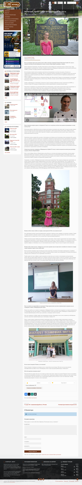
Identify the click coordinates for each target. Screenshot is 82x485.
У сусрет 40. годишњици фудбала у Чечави (35, 404)
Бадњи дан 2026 (13, 128)
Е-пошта (26, 441)
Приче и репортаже (32, 14)
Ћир (53, 2)
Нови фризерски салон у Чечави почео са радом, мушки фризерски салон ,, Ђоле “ (31, 470)
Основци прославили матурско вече (67, 404)
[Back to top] (77, 479)
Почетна (26, 14)
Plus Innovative (12, 482)
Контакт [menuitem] (76, 481)
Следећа (75, 403)
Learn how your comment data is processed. (51, 454)
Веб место (26, 446)
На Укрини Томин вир (35, 472)
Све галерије (7, 152)
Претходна (26, 403)
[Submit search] (77, 3)
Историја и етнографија (14, 83)
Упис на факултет (13, 110)
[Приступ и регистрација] (65, 3)
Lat (55, 2)
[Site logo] (12, 5)
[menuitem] (12, 11)
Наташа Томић (30, 57)
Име (25, 437)
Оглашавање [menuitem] (71, 481)
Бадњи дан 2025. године (15, 146)
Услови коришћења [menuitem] (59, 481)
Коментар (27, 424)
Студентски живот (14, 104)
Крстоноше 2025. (13, 134)
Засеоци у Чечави (30, 467)
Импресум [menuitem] (66, 481)
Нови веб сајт (54, 464)
